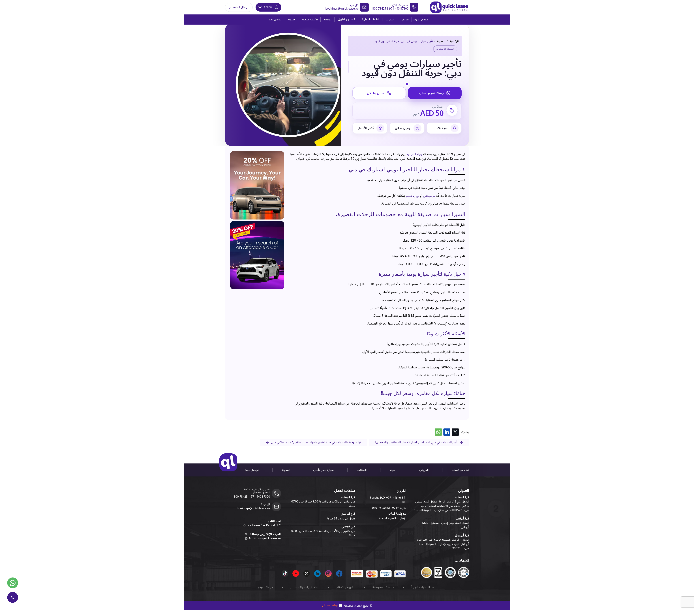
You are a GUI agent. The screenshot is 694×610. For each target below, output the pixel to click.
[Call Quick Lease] (12, 597)
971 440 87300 (398, 9)
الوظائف (362, 470)
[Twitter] (455, 432)
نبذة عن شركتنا (420, 19)
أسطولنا (390, 19)
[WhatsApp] (438, 432)
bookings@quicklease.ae (342, 9)
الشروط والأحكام (346, 587)
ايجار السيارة (414, 154)
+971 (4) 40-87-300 (396, 500)
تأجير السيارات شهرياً (423, 587)
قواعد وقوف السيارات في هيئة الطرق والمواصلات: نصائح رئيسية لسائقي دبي (316, 442)
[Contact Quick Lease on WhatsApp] (12, 582)
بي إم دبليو (412, 195)
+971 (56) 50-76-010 (385, 508)
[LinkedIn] (446, 432)
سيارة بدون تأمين (323, 470)
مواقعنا (328, 19)
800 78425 (379, 9)
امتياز (393, 470)
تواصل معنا (275, 19)
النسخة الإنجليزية (445, 48)
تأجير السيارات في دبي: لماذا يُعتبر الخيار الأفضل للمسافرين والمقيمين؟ (416, 442)
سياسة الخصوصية (383, 587)
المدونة (291, 19)
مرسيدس (429, 195)
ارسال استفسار (239, 7)
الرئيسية (454, 41)
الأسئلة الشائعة (310, 19)
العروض (405, 19)
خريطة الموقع (265, 587)
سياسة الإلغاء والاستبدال (304, 587)
